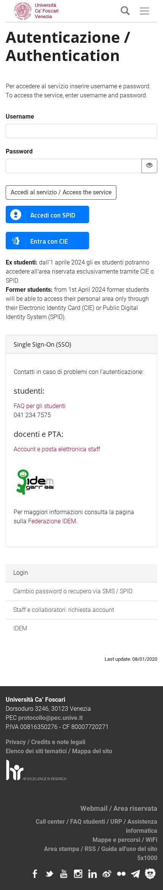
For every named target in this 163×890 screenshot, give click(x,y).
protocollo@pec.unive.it (50, 717)
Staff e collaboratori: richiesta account (63, 609)
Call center (50, 821)
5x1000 (147, 858)
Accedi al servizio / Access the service (61, 192)
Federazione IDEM (52, 521)
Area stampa (61, 848)
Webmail (94, 808)
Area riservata (135, 808)
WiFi (151, 839)
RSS (90, 848)
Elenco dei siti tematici (36, 751)
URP (116, 821)
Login (20, 572)
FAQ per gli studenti (40, 406)
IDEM (20, 628)
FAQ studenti (87, 821)
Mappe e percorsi (116, 839)
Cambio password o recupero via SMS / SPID (72, 591)
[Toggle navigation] (125, 10)
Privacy (16, 742)
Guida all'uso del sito (129, 848)
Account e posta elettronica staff (57, 449)
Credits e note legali (58, 742)
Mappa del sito (92, 751)
